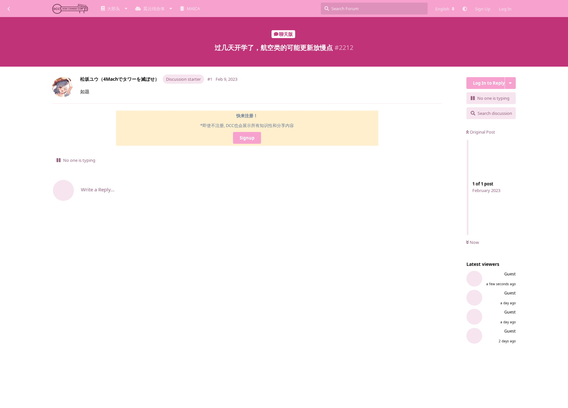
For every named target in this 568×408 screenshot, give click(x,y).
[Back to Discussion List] (8, 8)
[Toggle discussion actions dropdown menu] (510, 83)
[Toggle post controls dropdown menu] (438, 95)
